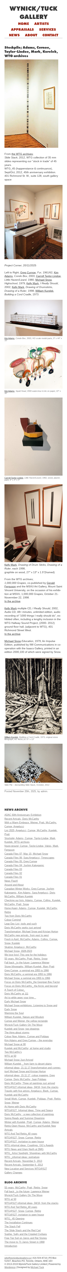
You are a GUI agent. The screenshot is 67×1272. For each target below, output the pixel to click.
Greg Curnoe (28, 272)
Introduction (10, 1246)
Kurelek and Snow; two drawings (21, 1028)
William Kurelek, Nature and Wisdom (24, 1017)
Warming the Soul (14, 1013)
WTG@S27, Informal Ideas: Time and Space (28, 1110)
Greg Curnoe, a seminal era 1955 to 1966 (26, 970)
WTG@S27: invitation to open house (24, 1141)
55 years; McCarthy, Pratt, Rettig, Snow (25, 958)
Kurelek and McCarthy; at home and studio (27, 1048)
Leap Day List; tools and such (20, 923)
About (31, 35)
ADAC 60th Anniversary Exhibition (22, 814)
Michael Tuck (37, 1267)
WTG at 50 (10, 1056)
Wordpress (9, 1267)
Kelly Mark (32, 283)
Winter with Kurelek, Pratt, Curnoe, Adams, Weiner (31, 1122)
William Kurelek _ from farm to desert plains (28, 1063)
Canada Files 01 (13, 877)
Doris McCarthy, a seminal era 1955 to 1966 (28, 974)
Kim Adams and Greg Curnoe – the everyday (28, 1040)
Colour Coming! (12, 919)
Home (23, 23)
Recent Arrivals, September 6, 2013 (23, 1164)
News (14, 35)
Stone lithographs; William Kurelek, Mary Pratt (29, 966)
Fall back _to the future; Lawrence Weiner (26, 962)
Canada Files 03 (13, 869)
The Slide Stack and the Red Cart (22, 1230)
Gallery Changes (13, 1172)
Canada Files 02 (13, 873)
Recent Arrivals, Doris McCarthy (21, 818)
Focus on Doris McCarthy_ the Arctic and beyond (31, 986)
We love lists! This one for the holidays (25, 954)
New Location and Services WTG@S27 (25, 1168)
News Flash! (11, 880)
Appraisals (22, 29)
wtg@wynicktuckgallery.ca (17, 1258)
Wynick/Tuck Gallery (33, 12)
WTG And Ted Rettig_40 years (20, 1133)
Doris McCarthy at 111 (16, 993)
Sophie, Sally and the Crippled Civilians (25, 1234)
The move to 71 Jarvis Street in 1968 (24, 1242)
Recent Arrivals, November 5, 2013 (23, 1161)
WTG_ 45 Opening (14, 1218)
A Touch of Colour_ (14, 990)
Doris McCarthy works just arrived (22, 927)
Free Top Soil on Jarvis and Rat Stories (25, 1238)
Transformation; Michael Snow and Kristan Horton (31, 931)
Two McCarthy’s (13, 1052)
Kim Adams (9, 338)
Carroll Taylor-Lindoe (48, 276)
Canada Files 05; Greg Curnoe (20, 861)
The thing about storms (16, 1032)
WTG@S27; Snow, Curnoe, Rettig (22, 1137)
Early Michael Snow (15, 1001)
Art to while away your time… (20, 997)
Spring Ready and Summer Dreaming (24, 1118)
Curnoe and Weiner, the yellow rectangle (26, 1021)
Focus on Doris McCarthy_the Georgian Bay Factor (32, 982)
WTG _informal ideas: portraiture (21, 1157)
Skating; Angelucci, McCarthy (20, 947)
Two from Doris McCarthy (18, 915)
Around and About (14, 884)
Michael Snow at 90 (15, 1044)
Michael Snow (43, 279)
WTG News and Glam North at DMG (24, 1149)
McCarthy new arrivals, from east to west (26, 935)
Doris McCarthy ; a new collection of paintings (29, 1114)
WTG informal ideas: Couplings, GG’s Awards (29, 1145)
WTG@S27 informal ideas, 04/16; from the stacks (31, 1087)
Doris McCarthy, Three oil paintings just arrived (29, 1083)
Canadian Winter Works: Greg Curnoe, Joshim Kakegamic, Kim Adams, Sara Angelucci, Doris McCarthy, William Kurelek (29, 892)
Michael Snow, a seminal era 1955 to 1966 (27, 978)
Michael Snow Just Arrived (18, 1059)
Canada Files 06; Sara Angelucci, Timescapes (29, 857)
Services (47, 29)
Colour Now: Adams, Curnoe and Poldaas (26, 1036)
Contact (50, 35)
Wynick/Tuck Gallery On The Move (23, 1024)
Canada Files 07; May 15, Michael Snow (26, 853)
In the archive (12, 601)
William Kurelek (44, 290)
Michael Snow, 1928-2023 (18, 951)
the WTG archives (22, 153)
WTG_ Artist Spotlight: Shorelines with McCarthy (30, 1153)
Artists (41, 23)
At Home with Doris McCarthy (20, 1106)
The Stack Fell (12, 1226)
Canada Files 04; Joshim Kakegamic (24, 865)
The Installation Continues (18, 1222)
